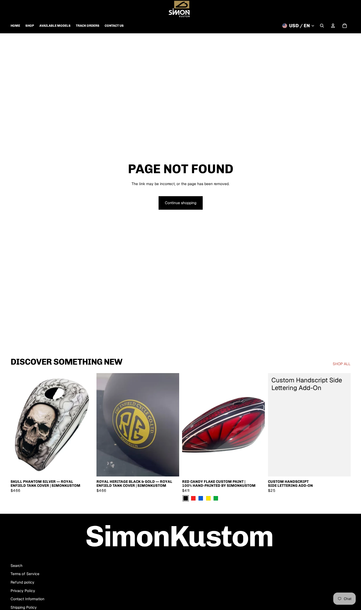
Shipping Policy (24, 607)
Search (16, 565)
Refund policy (22, 582)
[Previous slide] (18, 424)
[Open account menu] (333, 25)
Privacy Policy (23, 590)
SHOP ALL (341, 363)
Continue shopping (180, 202)
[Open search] (322, 25)
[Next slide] (85, 424)
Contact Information (27, 599)
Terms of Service (25, 573)
